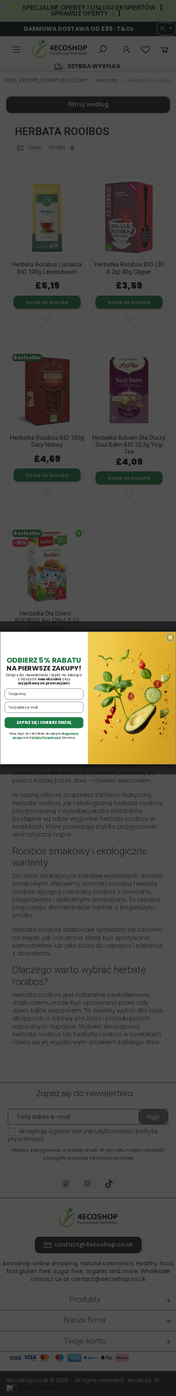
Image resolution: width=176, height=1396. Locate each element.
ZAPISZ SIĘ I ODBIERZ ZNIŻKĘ (43, 723)
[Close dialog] (170, 637)
